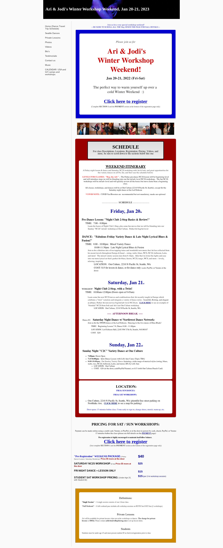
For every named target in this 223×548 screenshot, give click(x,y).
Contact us (50, 60)
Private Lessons (52, 38)
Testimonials (51, 56)
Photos (48, 42)
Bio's (47, 51)
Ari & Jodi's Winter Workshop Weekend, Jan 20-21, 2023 (97, 9)
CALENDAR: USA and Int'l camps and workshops (55, 72)
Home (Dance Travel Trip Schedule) (55, 27)
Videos (48, 47)
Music (48, 65)
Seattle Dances (52, 33)
